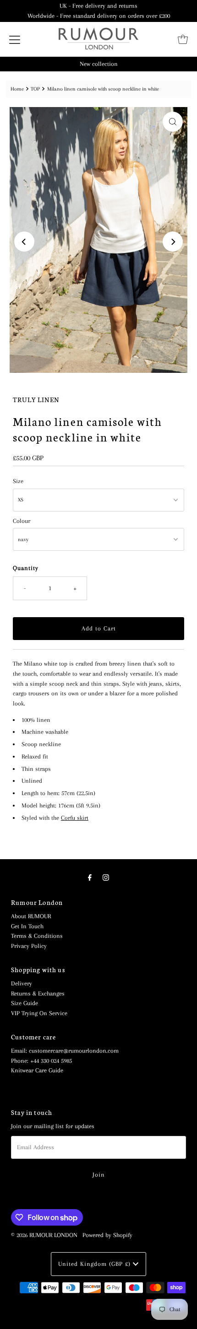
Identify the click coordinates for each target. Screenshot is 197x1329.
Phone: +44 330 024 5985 (41, 1060)
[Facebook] (90, 878)
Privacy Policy (29, 945)
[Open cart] (182, 39)
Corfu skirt (74, 817)
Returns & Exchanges (38, 993)
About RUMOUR (31, 916)
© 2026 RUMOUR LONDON (44, 1235)
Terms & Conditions (37, 935)
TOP (35, 89)
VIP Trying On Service (39, 1013)
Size (18, 481)
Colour (21, 520)
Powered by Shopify (107, 1235)
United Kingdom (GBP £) (95, 1263)
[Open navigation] (14, 39)
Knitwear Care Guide (37, 1070)
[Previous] (24, 241)
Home (17, 89)
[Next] (173, 241)
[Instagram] (106, 878)
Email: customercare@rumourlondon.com (65, 1050)
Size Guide (24, 1003)
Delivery (21, 983)
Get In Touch (27, 926)
